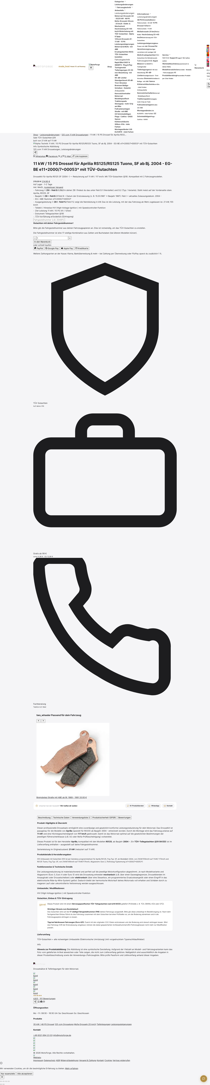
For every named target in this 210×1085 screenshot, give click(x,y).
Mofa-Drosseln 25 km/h (85, 1024)
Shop (109, 67)
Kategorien (119, 1)
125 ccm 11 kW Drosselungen (74, 134)
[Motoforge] (44, 66)
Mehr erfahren (71, 1068)
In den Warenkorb (42, 242)
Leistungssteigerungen (121, 1024)
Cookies (108, 1060)
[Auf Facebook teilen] (41, 1002)
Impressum (38, 1060)
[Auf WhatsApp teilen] (39, 1002)
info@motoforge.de (62, 1035)
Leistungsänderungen (50, 134)
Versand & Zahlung (87, 1060)
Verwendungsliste (81, 817)
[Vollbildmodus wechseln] (3, 1081)
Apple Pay (68, 248)
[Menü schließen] (91, 68)
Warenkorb (199, 68)
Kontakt (100, 1060)
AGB (58, 1060)
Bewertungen (124, 817)
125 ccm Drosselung (64, 1024)
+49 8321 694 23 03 (42, 1035)
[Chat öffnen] (203, 1078)
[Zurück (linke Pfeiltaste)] (1, 1084)
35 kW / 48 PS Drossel (43, 1024)
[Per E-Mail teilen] (44, 1002)
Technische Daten (61, 817)
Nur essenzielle (8, 1073)
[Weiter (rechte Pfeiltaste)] (3, 1084)
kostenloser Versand (53, 187)
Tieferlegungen (103, 1024)
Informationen (143, 14)
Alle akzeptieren (24, 1073)
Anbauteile (119, 10)
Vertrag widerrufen (121, 1060)
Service (165, 55)
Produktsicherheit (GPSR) (104, 817)
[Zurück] (38, 721)
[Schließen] (2, 1077)
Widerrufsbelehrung (70, 1060)
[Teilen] (35, 152)
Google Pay (53, 248)
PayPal (39, 248)
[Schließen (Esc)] (9, 1081)
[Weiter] (43, 721)
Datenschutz (49, 1060)
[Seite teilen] (35, 1002)
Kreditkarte (82, 248)
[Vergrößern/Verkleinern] (1, 1081)
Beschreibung (44, 817)
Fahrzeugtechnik (124, 7)
